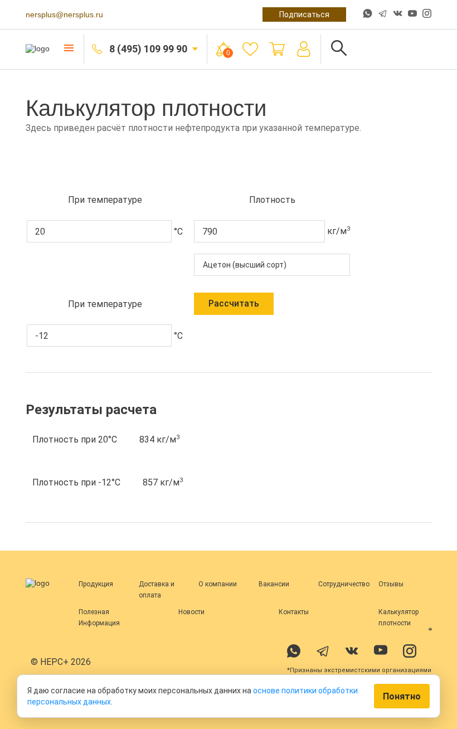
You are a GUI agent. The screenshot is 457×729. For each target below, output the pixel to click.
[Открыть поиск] (339, 49)
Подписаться (304, 14)
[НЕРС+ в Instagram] (426, 14)
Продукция (96, 584)
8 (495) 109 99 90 (148, 49)
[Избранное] (250, 49)
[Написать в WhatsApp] (367, 14)
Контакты (294, 612)
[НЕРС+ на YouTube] (412, 15)
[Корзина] (277, 49)
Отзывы (390, 584)
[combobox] (272, 265)
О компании (217, 584)
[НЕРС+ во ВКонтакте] (397, 14)
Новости (191, 612)
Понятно (402, 696)
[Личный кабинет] (304, 49)
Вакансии (274, 584)
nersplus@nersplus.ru (64, 14)
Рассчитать (233, 303)
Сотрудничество (344, 584)
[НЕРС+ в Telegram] (382, 14)
